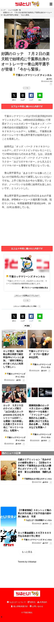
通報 (28, 326)
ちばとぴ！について (17, 602)
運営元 (32, 602)
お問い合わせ (37, 606)
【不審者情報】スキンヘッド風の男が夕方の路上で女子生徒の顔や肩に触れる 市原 (34, 513)
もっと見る (27, 552)
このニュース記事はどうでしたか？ (27, 295)
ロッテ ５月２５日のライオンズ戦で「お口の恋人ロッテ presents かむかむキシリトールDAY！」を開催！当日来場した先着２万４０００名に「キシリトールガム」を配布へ (13, 418)
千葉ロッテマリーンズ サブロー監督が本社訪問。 (39, 354)
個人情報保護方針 (20, 606)
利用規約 (43, 602)
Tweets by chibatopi (27, 562)
